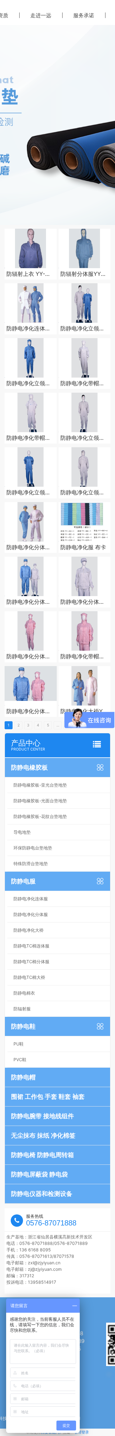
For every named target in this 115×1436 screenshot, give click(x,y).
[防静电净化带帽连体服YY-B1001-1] (31, 412)
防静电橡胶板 (29, 767)
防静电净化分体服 (30, 914)
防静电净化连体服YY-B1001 (28, 328)
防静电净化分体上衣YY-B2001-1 (82, 602)
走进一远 (40, 15)
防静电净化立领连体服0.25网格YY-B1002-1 (82, 438)
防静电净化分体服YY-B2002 (28, 656)
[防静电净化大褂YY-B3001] (85, 686)
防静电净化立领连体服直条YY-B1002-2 (28, 492)
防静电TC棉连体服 (31, 945)
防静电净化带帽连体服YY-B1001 (82, 383)
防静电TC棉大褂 (29, 977)
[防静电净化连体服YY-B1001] (31, 303)
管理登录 (81, 1432)
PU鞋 (18, 1043)
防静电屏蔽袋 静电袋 (39, 1174)
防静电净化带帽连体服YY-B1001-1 (28, 438)
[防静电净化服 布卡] (85, 522)
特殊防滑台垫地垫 (30, 863)
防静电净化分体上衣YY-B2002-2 (28, 711)
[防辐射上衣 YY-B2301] (31, 248)
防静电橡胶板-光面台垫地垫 (40, 800)
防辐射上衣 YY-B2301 (25, 274)
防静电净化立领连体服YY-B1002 (82, 328)
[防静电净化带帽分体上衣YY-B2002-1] (85, 631)
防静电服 (23, 881)
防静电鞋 (23, 1026)
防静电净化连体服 (30, 898)
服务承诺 (83, 15)
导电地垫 (22, 832)
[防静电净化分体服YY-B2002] (31, 631)
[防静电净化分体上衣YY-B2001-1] (85, 576)
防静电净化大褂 (28, 930)
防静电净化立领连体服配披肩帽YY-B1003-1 (82, 492)
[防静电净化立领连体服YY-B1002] (85, 303)
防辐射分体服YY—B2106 (83, 274)
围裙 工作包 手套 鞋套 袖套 (48, 1096)
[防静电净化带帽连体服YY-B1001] (85, 358)
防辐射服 (22, 1008)
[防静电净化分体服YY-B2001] (31, 522)
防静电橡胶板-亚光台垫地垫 (40, 785)
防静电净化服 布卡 (83, 547)
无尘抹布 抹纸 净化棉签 (43, 1135)
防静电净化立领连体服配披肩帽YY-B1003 (28, 383)
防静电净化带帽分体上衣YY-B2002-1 (84, 656)
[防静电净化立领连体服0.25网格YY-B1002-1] (85, 412)
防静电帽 (23, 1077)
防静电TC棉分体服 (31, 961)
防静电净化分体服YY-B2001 (28, 547)
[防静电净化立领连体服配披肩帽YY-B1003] (31, 358)
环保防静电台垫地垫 (32, 847)
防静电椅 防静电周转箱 (42, 1155)
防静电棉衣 (24, 993)
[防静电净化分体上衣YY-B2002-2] (31, 686)
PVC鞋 (19, 1059)
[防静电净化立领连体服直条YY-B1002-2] (31, 467)
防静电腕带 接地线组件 (42, 1116)
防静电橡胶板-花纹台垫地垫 (40, 816)
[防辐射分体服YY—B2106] (85, 248)
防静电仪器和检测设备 (41, 1193)
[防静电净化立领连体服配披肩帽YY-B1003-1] (85, 467)
